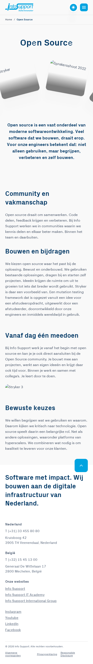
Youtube (11, 618)
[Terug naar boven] (81, 465)
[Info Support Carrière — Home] (19, 7)
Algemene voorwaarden (13, 654)
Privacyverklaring (47, 654)
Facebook (13, 630)
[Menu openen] (84, 7)
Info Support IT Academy (25, 595)
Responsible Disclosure (68, 654)
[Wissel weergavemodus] (73, 7)
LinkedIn (11, 624)
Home (8, 19)
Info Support (15, 589)
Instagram (13, 612)
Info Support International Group (31, 601)
